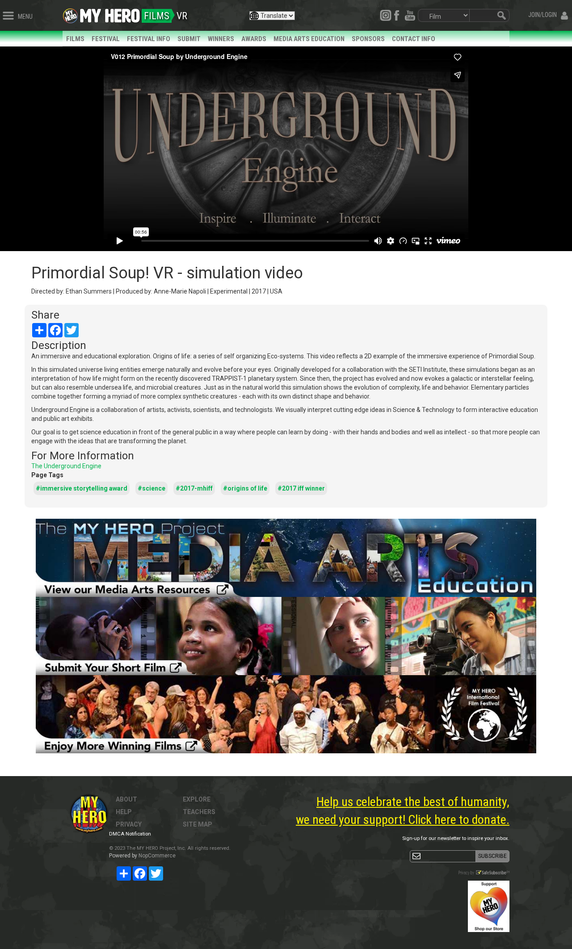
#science (151, 488)
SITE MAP (197, 824)
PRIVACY (129, 824)
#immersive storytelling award (81, 488)
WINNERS (221, 39)
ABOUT (126, 799)
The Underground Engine (66, 466)
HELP (124, 811)
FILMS (75, 39)
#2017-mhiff (194, 488)
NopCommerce (157, 855)
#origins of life (245, 488)
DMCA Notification (130, 834)
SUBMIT (189, 39)
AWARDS (253, 39)
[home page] (110, 13)
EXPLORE (196, 799)
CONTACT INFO (413, 39)
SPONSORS (368, 39)
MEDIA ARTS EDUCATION (309, 39)
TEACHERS (199, 811)
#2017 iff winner (301, 488)
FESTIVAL (106, 39)
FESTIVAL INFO (148, 39)
